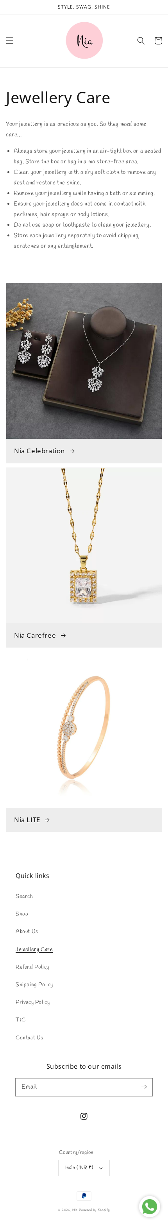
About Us (27, 931)
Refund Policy (32, 967)
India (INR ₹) (79, 1167)
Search (24, 896)
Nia (75, 1210)
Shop (22, 914)
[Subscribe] (143, 1087)
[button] (9, 40)
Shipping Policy (34, 985)
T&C (21, 1020)
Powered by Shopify (94, 1210)
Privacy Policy (33, 1002)
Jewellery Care (34, 949)
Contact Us (29, 1038)
